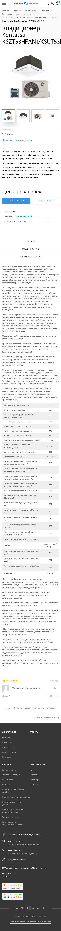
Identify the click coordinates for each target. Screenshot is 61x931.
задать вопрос (47, 200)
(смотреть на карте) (23, 216)
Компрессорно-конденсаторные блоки (12, 823)
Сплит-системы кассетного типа (16, 18)
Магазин (17, 11)
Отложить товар (24, 140)
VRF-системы (8, 779)
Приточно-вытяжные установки (11, 803)
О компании (9, 732)
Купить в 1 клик (16, 200)
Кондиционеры (31, 11)
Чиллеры (6, 784)
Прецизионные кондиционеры (16, 797)
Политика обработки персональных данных (30, 921)
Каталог (6, 764)
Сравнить (8, 140)
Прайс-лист (7, 742)
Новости (34, 774)
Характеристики (31, 249)
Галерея (34, 784)
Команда (6, 737)
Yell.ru (4, 876)
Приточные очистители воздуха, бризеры (12, 811)
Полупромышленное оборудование (17, 14)
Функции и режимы (30, 256)
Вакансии (6, 757)
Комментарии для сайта (47, 718)
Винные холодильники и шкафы (13, 791)
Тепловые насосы (10, 817)
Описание (30, 241)
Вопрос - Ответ (9, 752)
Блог (32, 770)
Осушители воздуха (11, 774)
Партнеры (35, 779)
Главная (5, 11)
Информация (37, 764)
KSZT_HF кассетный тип (44, 18)
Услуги (34, 732)
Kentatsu (45, 11)
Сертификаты (8, 747)
